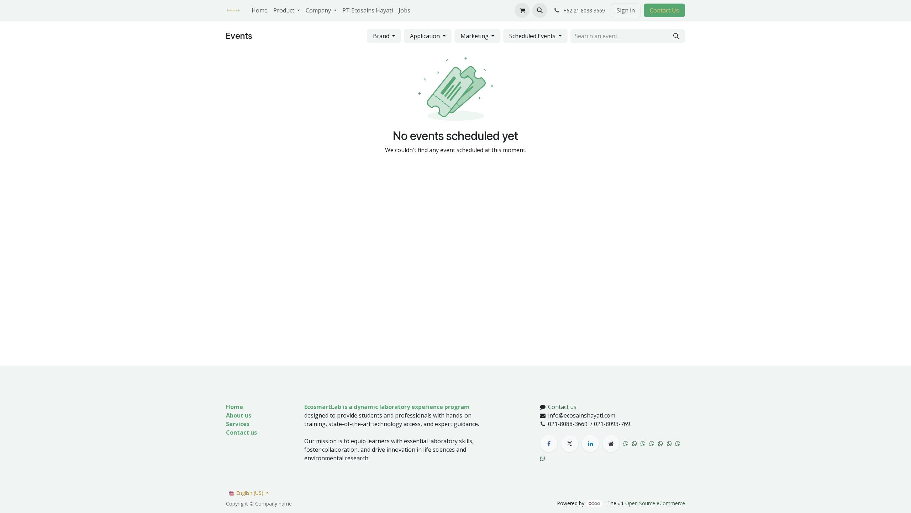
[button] (539, 10)
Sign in (626, 10)
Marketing (475, 36)
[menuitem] (259, 10)
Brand (382, 36)
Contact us (562, 407)
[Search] (676, 36)
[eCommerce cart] (522, 10)
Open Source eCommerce (655, 503)
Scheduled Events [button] (533, 36)
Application (425, 36)
